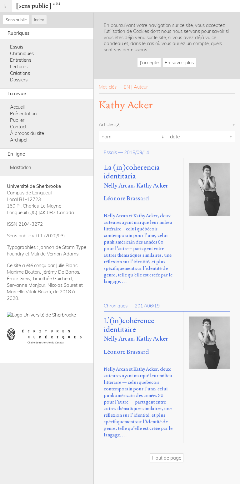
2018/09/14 (136, 152)
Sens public (16, 19)
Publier (17, 120)
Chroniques (22, 53)
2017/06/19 (147, 306)
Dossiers (19, 80)
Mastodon (20, 167)
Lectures (19, 67)
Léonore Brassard (126, 198)
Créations (20, 73)
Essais (16, 47)
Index (39, 19)
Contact (18, 127)
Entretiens (20, 60)
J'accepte (149, 62)
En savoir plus (179, 62)
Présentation (23, 113)
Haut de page (166, 458)
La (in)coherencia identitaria (132, 172)
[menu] (6, 6)
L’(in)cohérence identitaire (129, 325)
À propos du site (27, 133)
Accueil (17, 107)
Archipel (18, 140)
